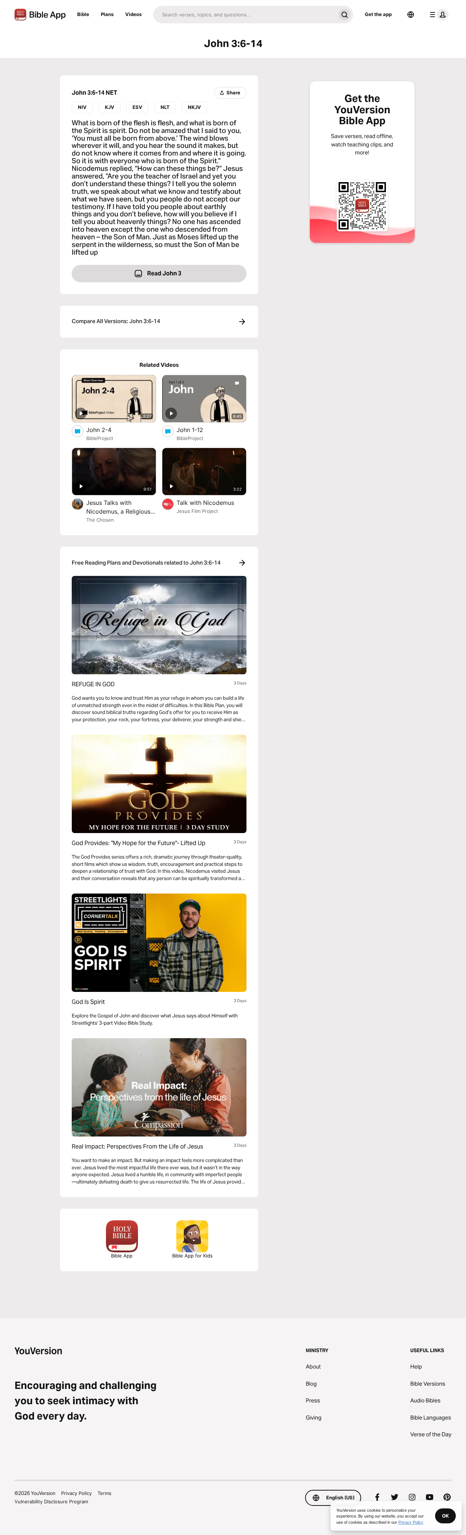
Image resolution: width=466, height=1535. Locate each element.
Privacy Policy (76, 1493)
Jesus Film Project (197, 511)
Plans (107, 14)
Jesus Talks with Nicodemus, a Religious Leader (118, 507)
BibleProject (99, 438)
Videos (133, 14)
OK (445, 1516)
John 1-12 (197, 429)
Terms (104, 1493)
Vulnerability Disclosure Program (51, 1501)
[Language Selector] (410, 14)
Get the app (378, 14)
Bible (83, 14)
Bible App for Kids (192, 1256)
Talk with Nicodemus (211, 502)
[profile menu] (437, 14)
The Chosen (100, 520)
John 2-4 (106, 429)
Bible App (122, 1256)
